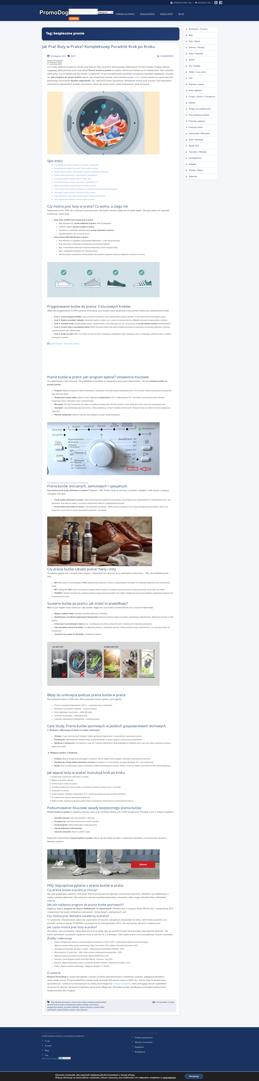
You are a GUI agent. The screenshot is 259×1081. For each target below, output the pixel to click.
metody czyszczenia (90, 1005)
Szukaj (74, 19)
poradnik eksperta (71, 1007)
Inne (190, 78)
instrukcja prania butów (96, 1002)
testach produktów (122, 983)
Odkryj (138, 77)
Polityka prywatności (144, 1037)
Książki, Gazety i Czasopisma (202, 96)
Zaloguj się (204, 3)
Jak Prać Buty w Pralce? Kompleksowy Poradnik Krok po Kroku (98, 46)
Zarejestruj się (182, 3)
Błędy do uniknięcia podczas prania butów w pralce (75, 186)
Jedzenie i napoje (196, 84)
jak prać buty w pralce (56, 1005)
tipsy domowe (82, 1010)
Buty (73, 56)
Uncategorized (195, 158)
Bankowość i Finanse (198, 29)
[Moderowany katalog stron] (65, 1059)
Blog (181, 14)
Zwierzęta (193, 176)
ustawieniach (169, 1077)
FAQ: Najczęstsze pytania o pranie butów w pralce (74, 199)
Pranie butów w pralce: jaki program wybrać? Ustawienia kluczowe (81, 172)
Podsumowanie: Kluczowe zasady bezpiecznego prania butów (79, 196)
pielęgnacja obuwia (55, 1007)
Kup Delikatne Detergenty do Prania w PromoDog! (67, 483)
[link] (216, 2)
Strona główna (125, 14)
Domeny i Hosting (196, 47)
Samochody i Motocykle (199, 133)
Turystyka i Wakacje (198, 152)
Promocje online (196, 127)
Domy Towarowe (196, 53)
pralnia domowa (86, 1007)
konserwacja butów (73, 1005)
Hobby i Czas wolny (197, 72)
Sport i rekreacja (196, 139)
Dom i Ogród (194, 41)
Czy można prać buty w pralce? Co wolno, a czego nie (76, 165)
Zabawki (192, 164)
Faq (46, 1055)
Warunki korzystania (143, 1042)
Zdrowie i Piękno (196, 170)
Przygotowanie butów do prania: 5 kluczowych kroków (76, 168)
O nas (47, 1041)
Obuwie (192, 103)
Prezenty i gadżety (197, 121)
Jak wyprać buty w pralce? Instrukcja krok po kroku (74, 193)
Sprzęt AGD (194, 146)
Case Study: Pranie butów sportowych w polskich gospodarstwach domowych (85, 189)
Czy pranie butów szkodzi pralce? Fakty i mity (72, 179)
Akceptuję (194, 1076)
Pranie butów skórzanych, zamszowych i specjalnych (75, 175)
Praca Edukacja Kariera (199, 115)
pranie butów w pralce (66, 1010)
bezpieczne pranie (62, 1002)
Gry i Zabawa (194, 66)
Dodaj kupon (147, 14)
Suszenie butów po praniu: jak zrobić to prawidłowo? (75, 182)
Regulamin (139, 1047)
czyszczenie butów (78, 1002)
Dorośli (192, 60)
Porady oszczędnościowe (200, 109)
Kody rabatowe (195, 90)
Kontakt (48, 1046)
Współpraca (140, 1052)
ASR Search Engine (50, 1059)
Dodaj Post (166, 14)
